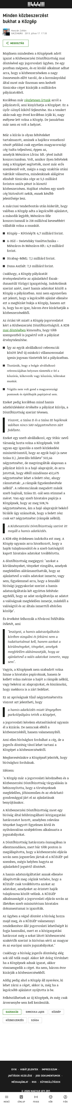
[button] (12, 1012)
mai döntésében (14, 330)
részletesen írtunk (37, 100)
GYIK (14, 1069)
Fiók (65, 1102)
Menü (7, 1102)
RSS (34, 1082)
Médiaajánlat (20, 1082)
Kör (51, 1102)
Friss (36, 1102)
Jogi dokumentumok (48, 1075)
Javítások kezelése (20, 1075)
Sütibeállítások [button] (50, 1082)
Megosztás (17, 43)
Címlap (21, 1102)
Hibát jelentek (29, 1069)
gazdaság (17, 33)
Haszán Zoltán (18, 30)
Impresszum (49, 1069)
